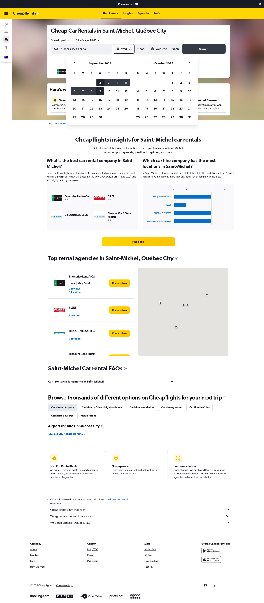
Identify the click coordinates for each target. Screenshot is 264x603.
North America (62, 123)
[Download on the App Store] (211, 559)
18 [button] (117, 99)
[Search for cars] (6, 39)
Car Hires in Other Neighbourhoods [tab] (102, 407)
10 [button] (108, 91)
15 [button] (91, 99)
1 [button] (91, 82)
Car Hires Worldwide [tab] (142, 407)
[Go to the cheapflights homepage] (26, 13)
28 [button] (83, 117)
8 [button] (91, 91)
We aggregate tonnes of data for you (72, 516)
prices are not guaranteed (119, 499)
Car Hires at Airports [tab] (62, 407)
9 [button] (100, 91)
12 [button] (126, 91)
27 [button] (74, 117)
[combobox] (60, 40)
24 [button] (109, 108)
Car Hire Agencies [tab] (171, 407)
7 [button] (83, 91)
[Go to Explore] (6, 47)
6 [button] (74, 91)
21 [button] (83, 108)
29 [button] (91, 117)
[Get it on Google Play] (211, 551)
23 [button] (100, 108)
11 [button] (117, 91)
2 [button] (100, 82)
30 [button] (100, 117)
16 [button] (100, 99)
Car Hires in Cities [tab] (199, 407)
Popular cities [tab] (88, 415)
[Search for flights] (6, 24)
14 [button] (83, 99)
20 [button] (74, 108)
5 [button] (126, 82)
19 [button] (126, 99)
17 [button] (108, 99)
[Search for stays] (6, 32)
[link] (138, 241)
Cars (49, 123)
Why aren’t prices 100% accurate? (71, 522)
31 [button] (189, 117)
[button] (260, 4)
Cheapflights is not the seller (67, 509)
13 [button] (74, 99)
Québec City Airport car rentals (67, 433)
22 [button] (91, 108)
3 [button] (109, 82)
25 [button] (117, 108)
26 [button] (126, 108)
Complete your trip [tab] (62, 415)
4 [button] (117, 82)
